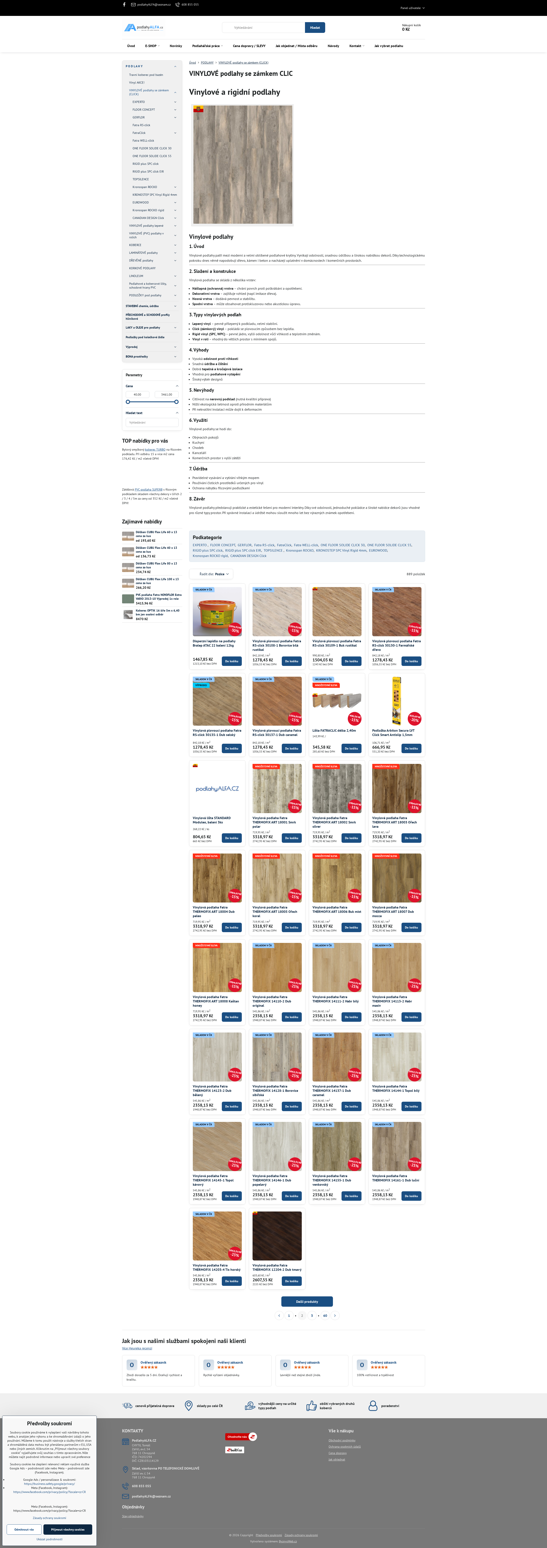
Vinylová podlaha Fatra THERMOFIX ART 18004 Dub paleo (214, 911)
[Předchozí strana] (279, 1315)
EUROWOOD (378, 550)
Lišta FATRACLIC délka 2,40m (334, 730)
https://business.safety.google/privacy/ (49, 1484)
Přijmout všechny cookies (67, 1529)
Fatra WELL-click (306, 545)
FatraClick (284, 545)
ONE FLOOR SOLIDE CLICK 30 (343, 545)
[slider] (128, 402)
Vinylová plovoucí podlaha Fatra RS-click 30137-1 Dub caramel (277, 732)
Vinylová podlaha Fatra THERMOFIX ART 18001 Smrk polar (274, 822)
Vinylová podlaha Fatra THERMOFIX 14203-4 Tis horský (217, 1267)
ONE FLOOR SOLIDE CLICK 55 (389, 545)
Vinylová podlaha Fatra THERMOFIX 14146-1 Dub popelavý (272, 1180)
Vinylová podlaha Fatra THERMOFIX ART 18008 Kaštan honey (216, 1001)
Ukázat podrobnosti (50, 1539)
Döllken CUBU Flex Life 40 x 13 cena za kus (156, 550)
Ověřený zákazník (153, 1362)
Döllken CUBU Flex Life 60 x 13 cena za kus (156, 534)
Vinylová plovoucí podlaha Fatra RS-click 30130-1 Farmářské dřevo (396, 645)
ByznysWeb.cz (288, 1541)
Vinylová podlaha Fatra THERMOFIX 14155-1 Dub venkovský (332, 1180)
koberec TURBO (155, 449)
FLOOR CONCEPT (222, 545)
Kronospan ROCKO (300, 550)
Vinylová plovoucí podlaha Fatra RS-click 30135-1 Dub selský (217, 732)
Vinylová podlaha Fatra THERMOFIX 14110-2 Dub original (272, 1001)
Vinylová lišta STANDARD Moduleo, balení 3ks (212, 820)
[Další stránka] (335, 1315)
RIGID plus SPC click (208, 550)
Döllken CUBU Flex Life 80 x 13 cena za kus (156, 565)
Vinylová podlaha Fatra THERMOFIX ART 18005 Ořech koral (275, 911)
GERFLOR (245, 545)
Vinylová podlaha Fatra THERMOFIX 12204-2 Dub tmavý (277, 1267)
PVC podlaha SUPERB (148, 489)
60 (325, 1315)
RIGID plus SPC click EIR (243, 550)
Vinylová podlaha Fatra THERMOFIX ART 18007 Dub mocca (393, 911)
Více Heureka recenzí (137, 1348)
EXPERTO (200, 545)
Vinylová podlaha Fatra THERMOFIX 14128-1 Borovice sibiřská (275, 1090)
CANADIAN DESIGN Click (248, 556)
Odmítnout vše (24, 1529)
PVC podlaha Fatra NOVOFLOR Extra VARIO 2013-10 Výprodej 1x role (159, 597)
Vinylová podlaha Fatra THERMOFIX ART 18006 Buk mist (337, 909)
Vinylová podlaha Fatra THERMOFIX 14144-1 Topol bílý (396, 1088)
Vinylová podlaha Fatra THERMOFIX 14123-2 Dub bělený (212, 1090)
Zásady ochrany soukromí (301, 1535)
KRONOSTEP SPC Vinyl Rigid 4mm (341, 550)
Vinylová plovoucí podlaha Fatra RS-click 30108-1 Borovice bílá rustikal (277, 645)
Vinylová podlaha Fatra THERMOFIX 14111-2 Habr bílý (336, 999)
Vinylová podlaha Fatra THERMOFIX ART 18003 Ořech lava (394, 822)
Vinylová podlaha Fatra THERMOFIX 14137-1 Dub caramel (332, 1090)
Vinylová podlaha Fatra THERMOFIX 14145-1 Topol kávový (213, 1180)
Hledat (315, 27)
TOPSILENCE (273, 550)
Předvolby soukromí (269, 1535)
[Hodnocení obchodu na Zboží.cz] (241, 1440)
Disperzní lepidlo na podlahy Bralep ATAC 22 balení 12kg (214, 643)
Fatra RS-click (264, 545)
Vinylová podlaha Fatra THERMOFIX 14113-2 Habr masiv (392, 1001)
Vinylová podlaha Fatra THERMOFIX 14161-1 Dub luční (395, 1178)
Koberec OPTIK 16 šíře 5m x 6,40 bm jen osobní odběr (157, 612)
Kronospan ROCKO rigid (210, 556)
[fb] (125, 4)
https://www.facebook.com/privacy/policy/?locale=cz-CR (49, 1492)
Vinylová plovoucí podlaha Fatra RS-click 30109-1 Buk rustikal (337, 643)
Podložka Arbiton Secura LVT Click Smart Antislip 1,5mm (393, 732)
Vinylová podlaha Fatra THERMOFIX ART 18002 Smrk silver (334, 822)
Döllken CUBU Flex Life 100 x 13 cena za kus (157, 581)
